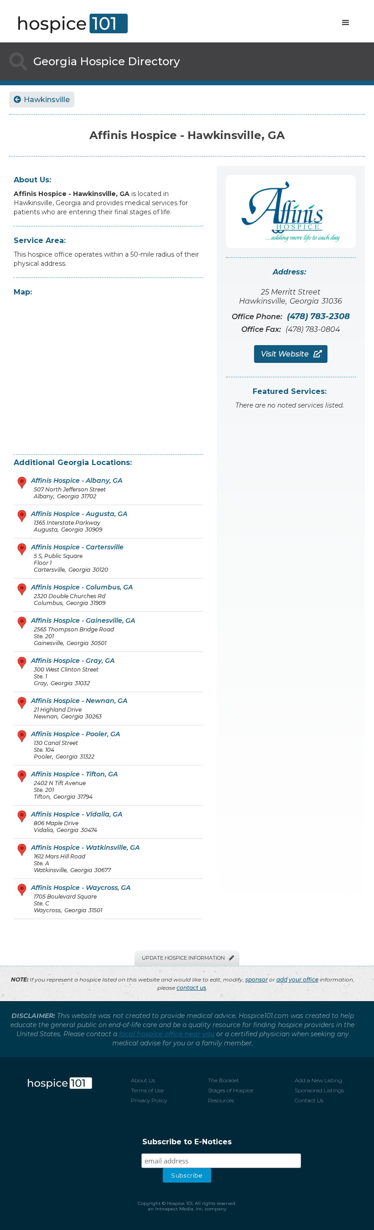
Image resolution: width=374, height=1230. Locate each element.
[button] (346, 23)
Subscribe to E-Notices (187, 1141)
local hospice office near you (166, 1034)
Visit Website (291, 354)
